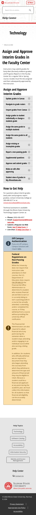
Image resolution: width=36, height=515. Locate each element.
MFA (19, 249)
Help (8, 45)
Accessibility (18, 445)
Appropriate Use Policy (16, 508)
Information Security (18, 452)
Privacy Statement (17, 504)
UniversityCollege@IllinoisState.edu (16, 203)
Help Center (9, 18)
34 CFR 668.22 (17, 282)
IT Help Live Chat (22, 229)
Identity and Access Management (18, 460)
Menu (31, 3)
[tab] (18, 99)
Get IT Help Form (19, 227)
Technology (18, 431)
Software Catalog (18, 438)
